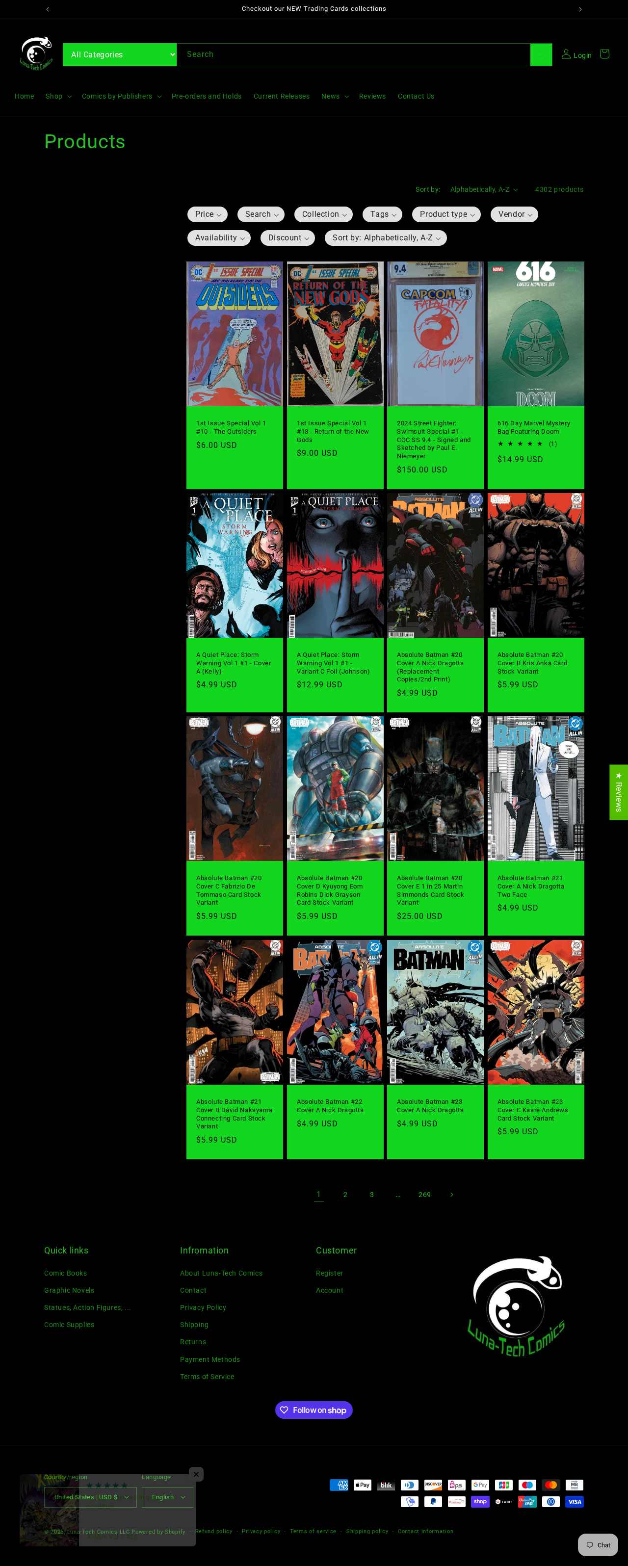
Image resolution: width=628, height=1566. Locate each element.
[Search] (541, 55)
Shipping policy (367, 1531)
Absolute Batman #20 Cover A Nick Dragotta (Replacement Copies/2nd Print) (430, 667)
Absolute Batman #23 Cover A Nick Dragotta (430, 1105)
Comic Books (65, 1273)
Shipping (194, 1325)
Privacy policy (261, 1531)
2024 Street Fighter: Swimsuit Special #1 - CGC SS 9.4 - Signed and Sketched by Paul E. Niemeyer (434, 439)
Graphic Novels (69, 1290)
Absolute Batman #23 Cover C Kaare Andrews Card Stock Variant (533, 1109)
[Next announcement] (580, 9)
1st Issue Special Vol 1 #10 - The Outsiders (231, 427)
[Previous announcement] (47, 9)
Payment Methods (210, 1359)
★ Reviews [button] (619, 792)
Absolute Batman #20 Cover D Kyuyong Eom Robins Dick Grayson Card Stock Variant (330, 890)
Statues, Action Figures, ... (87, 1307)
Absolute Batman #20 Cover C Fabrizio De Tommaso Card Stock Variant (229, 890)
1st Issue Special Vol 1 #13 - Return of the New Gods (333, 431)
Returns (193, 1342)
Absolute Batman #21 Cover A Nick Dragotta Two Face (531, 886)
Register (329, 1273)
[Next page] (451, 1194)
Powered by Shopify (158, 1531)
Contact (193, 1290)
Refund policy (214, 1531)
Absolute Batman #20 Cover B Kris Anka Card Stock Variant (532, 663)
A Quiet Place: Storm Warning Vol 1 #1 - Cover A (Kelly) (233, 663)
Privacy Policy (203, 1307)
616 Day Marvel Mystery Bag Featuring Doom (533, 427)
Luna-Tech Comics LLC (98, 1531)
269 (425, 1194)
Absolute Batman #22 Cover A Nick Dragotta (330, 1105)
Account (329, 1290)
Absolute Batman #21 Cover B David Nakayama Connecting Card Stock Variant (234, 1113)
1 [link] (318, 1194)
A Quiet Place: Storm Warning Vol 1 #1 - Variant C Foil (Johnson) (333, 663)
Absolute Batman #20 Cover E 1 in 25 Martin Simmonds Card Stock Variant (430, 890)
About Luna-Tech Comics (221, 1273)
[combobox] (364, 55)
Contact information (425, 1531)
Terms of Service (207, 1376)
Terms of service (313, 1531)
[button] (58, 96)
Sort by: (428, 189)
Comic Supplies (69, 1325)
